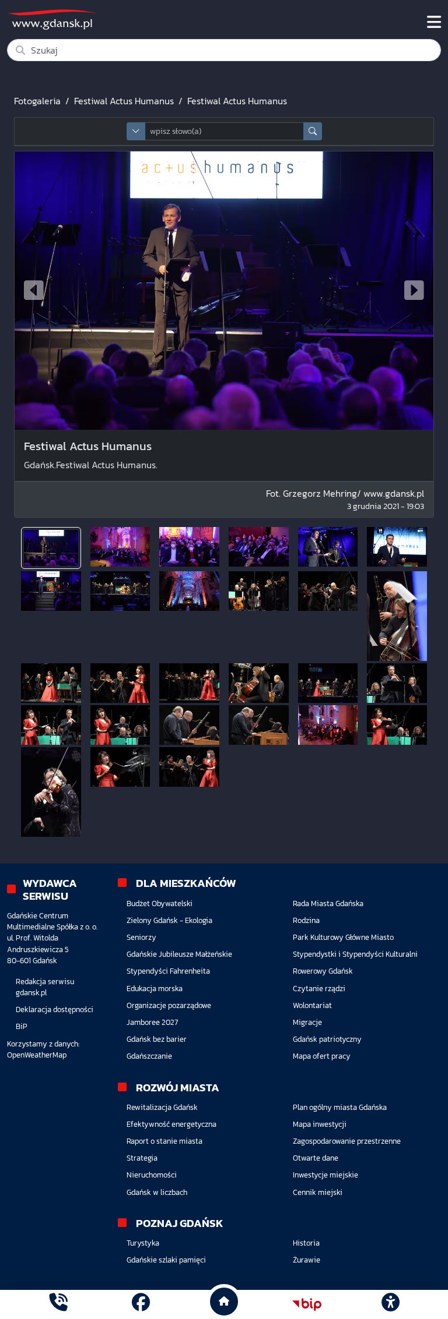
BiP (21, 1026)
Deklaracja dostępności (54, 1009)
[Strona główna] (58, 1304)
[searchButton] (312, 131)
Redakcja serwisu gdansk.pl (45, 987)
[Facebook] (141, 1304)
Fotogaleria (37, 101)
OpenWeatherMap (36, 1054)
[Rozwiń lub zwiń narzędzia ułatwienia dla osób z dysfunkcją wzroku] (390, 1304)
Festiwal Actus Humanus (124, 101)
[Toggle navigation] (434, 22)
